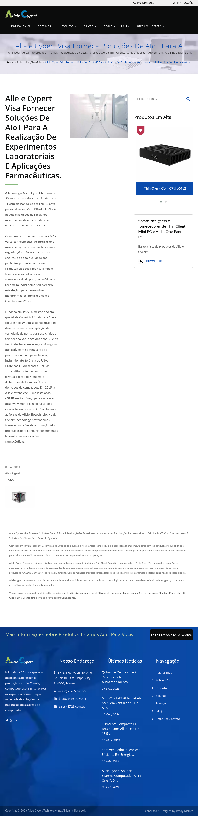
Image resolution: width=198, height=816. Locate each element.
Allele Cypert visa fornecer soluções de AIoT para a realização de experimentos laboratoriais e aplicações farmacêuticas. (118, 62)
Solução (88, 26)
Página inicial (20, 26)
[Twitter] (11, 721)
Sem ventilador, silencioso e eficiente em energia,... (122, 752)
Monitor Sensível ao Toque (144, 593)
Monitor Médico (167, 593)
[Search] (188, 99)
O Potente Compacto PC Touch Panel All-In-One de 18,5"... (120, 729)
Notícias (37, 62)
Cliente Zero (29, 598)
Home (10, 62)
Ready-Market (184, 811)
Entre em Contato (148, 26)
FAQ (124, 26)
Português (185, 3)
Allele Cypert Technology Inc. (45, 810)
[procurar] (134, 3)
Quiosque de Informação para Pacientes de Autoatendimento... (120, 677)
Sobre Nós (44, 26)
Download (153, 261)
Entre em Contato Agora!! (171, 634)
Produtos (67, 26)
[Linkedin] (16, 721)
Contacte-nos (68, 598)
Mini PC (181, 593)
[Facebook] (7, 721)
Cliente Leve (15, 598)
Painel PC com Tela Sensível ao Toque (110, 593)
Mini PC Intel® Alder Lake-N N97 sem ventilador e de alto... (122, 703)
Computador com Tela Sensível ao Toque (69, 593)
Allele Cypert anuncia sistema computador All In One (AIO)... (121, 776)
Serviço (107, 26)
